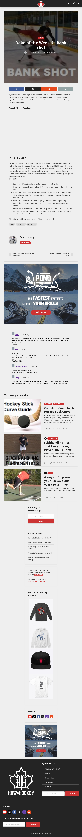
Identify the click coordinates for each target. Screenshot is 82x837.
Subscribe (32, 824)
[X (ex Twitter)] (42, 716)
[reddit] (51, 716)
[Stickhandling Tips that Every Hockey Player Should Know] (22, 450)
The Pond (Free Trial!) (52, 769)
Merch (47, 773)
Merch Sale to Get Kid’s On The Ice (39, 542)
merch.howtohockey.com (36, 581)
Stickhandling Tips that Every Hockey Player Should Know (57, 446)
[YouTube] (30, 716)
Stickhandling (58, 404)
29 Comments (63, 463)
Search (41, 521)
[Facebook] (38, 716)
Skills (50, 473)
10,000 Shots (49, 782)
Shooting (48, 404)
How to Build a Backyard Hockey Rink (40, 538)
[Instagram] (34, 716)
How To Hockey (46, 833)
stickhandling (31, 224)
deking (12, 224)
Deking (41, 37)
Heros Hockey (38, 574)
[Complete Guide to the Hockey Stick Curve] (22, 415)
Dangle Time (49, 778)
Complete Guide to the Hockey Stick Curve (59, 409)
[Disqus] (41, 357)
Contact (48, 787)
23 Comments (62, 428)
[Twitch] (47, 716)
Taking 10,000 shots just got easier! (40, 553)
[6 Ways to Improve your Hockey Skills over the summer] (22, 485)
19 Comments (60, 497)
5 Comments (53, 52)
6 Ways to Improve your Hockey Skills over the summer (57, 480)
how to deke (21, 224)
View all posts (25, 243)
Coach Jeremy (31, 52)
